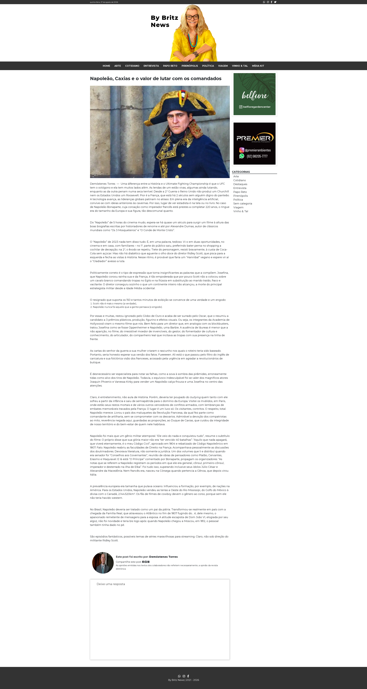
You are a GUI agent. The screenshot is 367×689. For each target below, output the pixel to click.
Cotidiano (239, 180)
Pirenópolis (240, 195)
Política (238, 199)
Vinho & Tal (240, 211)
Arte (236, 176)
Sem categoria (242, 203)
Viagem (238, 207)
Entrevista (239, 188)
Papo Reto (240, 192)
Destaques (240, 184)
